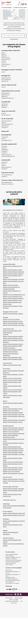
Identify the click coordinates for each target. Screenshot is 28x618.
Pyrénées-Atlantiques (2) (8, 156)
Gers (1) (3, 165)
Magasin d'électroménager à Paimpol (13, 323)
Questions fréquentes (11, 563)
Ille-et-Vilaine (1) (6, 79)
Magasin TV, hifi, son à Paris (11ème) (12, 380)
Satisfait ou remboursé (11, 558)
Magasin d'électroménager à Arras (12, 365)
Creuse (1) (4, 148)
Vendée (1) (4, 176)
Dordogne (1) (4, 149)
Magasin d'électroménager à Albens (12, 270)
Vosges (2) (4, 107)
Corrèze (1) (4, 146)
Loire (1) (3, 62)
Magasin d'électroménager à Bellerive (13, 273)
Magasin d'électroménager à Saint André (14, 513)
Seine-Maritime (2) (6, 140)
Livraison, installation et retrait (13, 557)
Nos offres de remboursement (13, 580)
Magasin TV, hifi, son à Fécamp (11, 410)
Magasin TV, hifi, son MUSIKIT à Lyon (12, 296)
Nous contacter (9, 564)
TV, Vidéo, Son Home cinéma (20, 7)
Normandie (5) (6, 135)
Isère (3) (3, 61)
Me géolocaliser (14, 39)
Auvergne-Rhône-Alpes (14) (10, 50)
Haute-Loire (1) (5, 57)
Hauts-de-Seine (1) (6, 121)
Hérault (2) (4, 169)
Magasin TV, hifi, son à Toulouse (11, 471)
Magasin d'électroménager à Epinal (12, 338)
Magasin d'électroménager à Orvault (13, 467)
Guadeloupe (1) (5, 93)
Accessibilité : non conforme (12, 583)
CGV (21, 601)
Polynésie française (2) (7, 98)
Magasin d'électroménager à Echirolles (13, 279)
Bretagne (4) (5, 75)
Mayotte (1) (4, 96)
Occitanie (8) (5, 160)
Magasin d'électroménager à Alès (12, 447)
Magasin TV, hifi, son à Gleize (10, 285)
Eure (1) (3, 138)
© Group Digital (8, 598)
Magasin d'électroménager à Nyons (12, 300)
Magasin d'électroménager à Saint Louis (14, 515)
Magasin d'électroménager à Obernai (13, 344)
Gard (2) (3, 164)
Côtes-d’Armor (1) (6, 78)
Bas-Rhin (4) (4, 104)
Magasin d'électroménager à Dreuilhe (13, 448)
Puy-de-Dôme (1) (5, 64)
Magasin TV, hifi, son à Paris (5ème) (12, 378)
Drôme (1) (4, 56)
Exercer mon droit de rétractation (14, 560)
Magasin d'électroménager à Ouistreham (14, 420)
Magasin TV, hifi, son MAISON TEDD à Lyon (14, 294)
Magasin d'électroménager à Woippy (13, 359)
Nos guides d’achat (10, 577)
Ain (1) (3, 52)
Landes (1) (4, 153)
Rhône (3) (4, 66)
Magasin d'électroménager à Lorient (13, 321)
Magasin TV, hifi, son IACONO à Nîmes (13, 462)
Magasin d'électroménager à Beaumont (13, 272)
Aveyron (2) (4, 162)
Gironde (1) (4, 151)
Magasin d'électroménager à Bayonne (13, 429)
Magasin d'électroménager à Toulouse (13, 473)
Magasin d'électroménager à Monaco (13, 403)
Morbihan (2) (4, 81)
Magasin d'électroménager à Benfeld (13, 336)
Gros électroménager (6, 7)
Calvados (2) (4, 137)
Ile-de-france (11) (7, 118)
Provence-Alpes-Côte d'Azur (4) (12, 180)
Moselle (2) (4, 105)
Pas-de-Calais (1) (5, 115)
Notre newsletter (10, 581)
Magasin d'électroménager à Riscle (12, 469)
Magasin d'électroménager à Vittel (12, 357)
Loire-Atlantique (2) (6, 175)
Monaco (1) (5, 131)
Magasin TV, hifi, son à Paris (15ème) (12, 389)
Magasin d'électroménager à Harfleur (13, 412)
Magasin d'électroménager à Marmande (13, 433)
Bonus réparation (10, 556)
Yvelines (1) (4, 127)
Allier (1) (3, 54)
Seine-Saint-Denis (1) (7, 124)
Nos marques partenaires (12, 579)
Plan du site (14, 603)
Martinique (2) (5, 94)
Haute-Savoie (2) (5, 59)
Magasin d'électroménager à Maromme (13, 414)
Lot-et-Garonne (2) (6, 154)
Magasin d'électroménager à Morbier (13, 313)
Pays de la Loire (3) (7, 172)
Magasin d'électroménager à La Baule (13, 479)
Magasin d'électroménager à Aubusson (13, 428)
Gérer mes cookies (13, 599)
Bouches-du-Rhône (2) (7, 184)
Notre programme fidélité (12, 554)
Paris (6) (3, 122)
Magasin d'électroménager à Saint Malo (13, 325)
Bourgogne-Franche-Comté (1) (11, 69)
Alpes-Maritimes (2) (6, 182)
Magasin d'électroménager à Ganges (13, 452)
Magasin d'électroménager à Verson (12, 422)
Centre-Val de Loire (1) (8, 85)
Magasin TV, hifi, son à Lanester (11, 319)
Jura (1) (3, 72)
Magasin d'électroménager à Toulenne (13, 443)
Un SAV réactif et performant (12, 561)
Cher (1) (3, 87)
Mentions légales (19, 598)
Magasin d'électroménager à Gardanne (13, 488)
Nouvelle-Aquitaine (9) (9, 144)
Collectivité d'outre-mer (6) (10, 91)
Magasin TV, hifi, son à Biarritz (11, 431)
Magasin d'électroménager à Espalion (13, 450)
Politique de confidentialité (11, 601)
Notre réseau (9, 570)
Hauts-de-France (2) (8, 111)
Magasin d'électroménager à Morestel (13, 298)
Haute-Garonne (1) (6, 167)
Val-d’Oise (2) (5, 126)
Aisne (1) (3, 113)
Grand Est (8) (5, 102)
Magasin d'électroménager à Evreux (12, 408)
